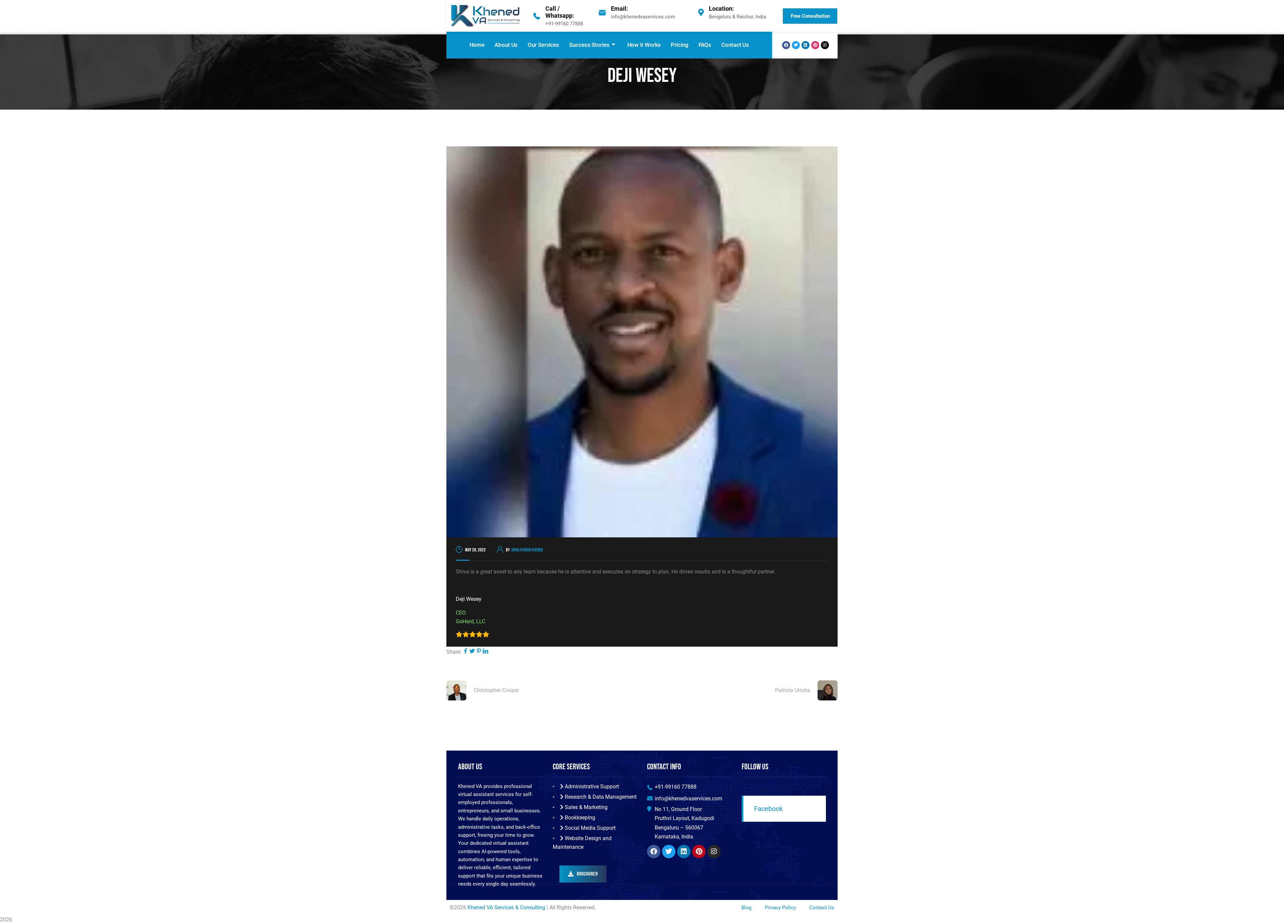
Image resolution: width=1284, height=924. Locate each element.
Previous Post (461, 671)
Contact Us (735, 44)
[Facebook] (786, 45)
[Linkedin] (805, 45)
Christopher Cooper (496, 690)
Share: (453, 652)
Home (477, 44)
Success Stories (589, 44)
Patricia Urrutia (792, 690)
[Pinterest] (815, 45)
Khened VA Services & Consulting (506, 907)
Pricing (679, 44)
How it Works (644, 44)
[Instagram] (825, 45)
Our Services (543, 44)
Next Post (825, 671)
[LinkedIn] (485, 652)
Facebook (768, 809)
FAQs (705, 44)
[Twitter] (796, 45)
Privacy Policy (780, 908)
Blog (746, 908)
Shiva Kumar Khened (527, 550)
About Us (506, 44)
